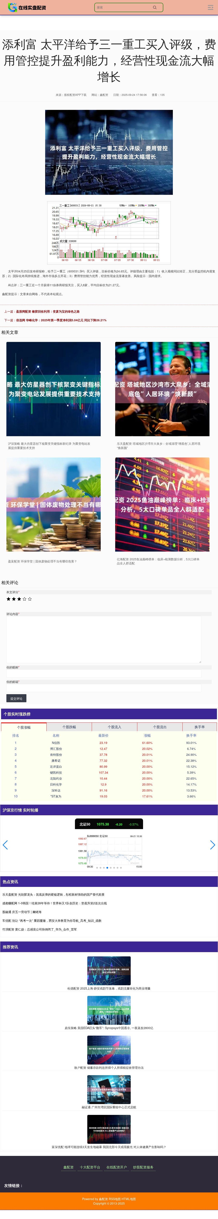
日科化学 (56, 784)
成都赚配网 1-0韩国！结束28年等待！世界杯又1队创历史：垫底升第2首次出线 (54, 903)
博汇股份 (56, 748)
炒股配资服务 (143, 1167)
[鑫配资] (27, 7)
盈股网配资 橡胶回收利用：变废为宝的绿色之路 (48, 311)
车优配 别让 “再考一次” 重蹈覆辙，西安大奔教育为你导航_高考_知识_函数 (52, 920)
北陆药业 (56, 778)
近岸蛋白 (56, 766)
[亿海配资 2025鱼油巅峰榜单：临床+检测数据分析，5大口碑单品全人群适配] (162, 504)
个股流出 (160, 726)
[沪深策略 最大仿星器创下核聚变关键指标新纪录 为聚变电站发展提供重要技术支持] (53, 389)
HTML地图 (129, 1199)
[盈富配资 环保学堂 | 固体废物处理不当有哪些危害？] (53, 504)
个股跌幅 (69, 726)
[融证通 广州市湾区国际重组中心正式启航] (109, 1089)
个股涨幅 (24, 727)
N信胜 (56, 742)
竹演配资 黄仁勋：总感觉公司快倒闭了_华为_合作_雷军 (39, 929)
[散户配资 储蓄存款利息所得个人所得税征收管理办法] (109, 1050)
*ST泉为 (55, 796)
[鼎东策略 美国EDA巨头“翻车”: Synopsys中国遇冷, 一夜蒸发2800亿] (109, 1010)
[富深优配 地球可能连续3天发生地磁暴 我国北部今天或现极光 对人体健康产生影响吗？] (109, 1129)
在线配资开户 (116, 1167)
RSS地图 (115, 1199)
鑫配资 (68, 1167)
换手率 (200, 726)
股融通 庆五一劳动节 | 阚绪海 (22, 912)
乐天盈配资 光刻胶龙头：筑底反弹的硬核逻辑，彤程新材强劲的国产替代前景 (53, 894)
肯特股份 (56, 754)
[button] (5, 845)
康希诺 (56, 760)
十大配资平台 (90, 1167)
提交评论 (16, 698)
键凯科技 (56, 772)
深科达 (56, 790)
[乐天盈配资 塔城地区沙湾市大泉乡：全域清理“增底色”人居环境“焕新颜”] (162, 389)
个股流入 (114, 726)
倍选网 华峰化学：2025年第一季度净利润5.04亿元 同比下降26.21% (61, 320)
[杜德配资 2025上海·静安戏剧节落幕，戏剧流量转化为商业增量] (109, 970)
